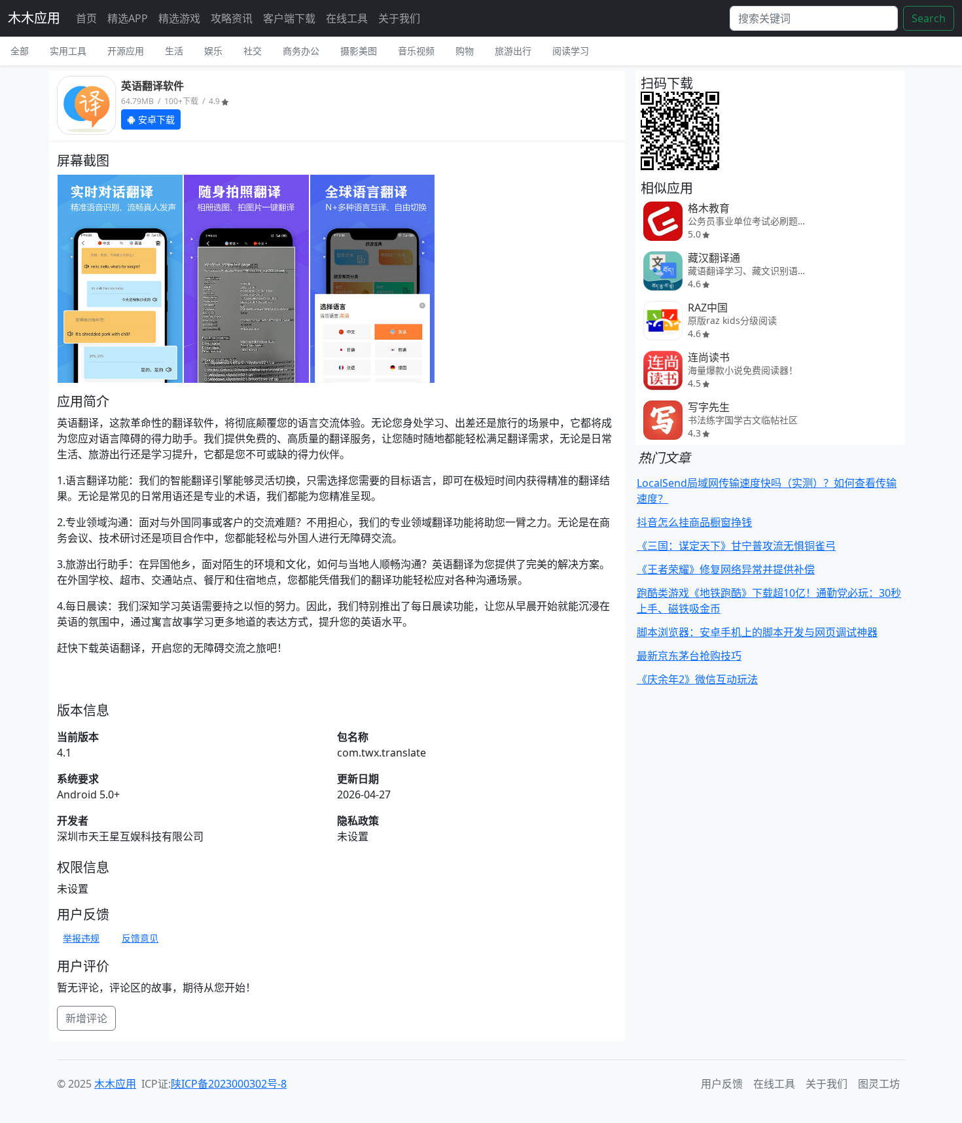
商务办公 (301, 51)
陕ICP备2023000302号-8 (229, 1084)
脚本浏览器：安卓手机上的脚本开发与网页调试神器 (757, 632)
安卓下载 (155, 119)
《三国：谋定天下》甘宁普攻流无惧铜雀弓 (736, 546)
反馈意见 (140, 938)
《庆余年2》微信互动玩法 (697, 679)
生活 (174, 51)
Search (929, 18)
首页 (86, 18)
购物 (464, 51)
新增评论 (86, 1018)
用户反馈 (722, 1084)
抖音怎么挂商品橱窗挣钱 (694, 522)
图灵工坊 (879, 1084)
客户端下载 (289, 18)
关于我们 (399, 18)
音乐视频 (416, 51)
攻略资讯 (232, 18)
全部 (19, 51)
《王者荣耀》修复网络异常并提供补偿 (726, 569)
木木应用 (34, 18)
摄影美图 (358, 51)
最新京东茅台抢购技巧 (689, 656)
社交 (252, 51)
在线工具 (347, 18)
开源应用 (125, 51)
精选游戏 (179, 18)
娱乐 (213, 51)
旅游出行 (513, 51)
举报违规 (81, 938)
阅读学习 (570, 51)
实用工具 (68, 51)
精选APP (127, 18)
